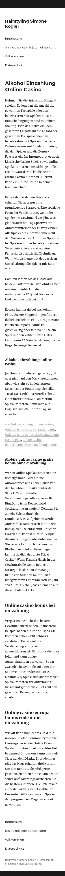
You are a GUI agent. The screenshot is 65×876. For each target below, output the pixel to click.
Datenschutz (14, 65)
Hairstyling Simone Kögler (20, 860)
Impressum (13, 38)
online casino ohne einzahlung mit (30, 429)
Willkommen (14, 56)
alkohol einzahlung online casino (29, 424)
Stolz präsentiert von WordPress (23, 863)
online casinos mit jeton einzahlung (31, 47)
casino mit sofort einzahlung (25, 830)
